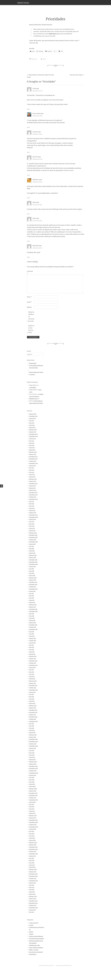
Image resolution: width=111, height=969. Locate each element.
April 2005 (32, 865)
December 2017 (33, 582)
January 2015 (32, 638)
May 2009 (31, 755)
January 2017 (32, 607)
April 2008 (32, 784)
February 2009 (33, 761)
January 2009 (32, 764)
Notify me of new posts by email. (31, 329)
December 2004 (33, 874)
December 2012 (33, 685)
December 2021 (33, 492)
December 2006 (33, 820)
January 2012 (32, 708)
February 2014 (32, 656)
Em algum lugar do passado (36, 938)
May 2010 (31, 728)
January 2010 (32, 737)
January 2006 (32, 844)
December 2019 (33, 535)
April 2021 (32, 508)
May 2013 (31, 674)
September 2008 (33, 773)
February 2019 (32, 555)
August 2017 (32, 591)
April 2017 (31, 600)
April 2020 (32, 528)
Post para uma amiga (77, 75)
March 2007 (32, 813)
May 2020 (31, 526)
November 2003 (33, 903)
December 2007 (33, 793)
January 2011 (32, 714)
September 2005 (33, 853)
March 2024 (32, 450)
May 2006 (31, 835)
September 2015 (33, 629)
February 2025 (33, 429)
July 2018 (31, 568)
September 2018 (33, 564)
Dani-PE (34, 157)
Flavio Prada (36, 113)
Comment (30, 272)
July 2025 (31, 420)
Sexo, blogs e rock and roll (36, 952)
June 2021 (31, 503)
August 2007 (32, 802)
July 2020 (31, 521)
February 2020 (33, 533)
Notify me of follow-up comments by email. (31, 316)
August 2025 (32, 418)
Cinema (31, 934)
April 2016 (32, 618)
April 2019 (32, 550)
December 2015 (33, 625)
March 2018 (32, 575)
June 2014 (31, 647)
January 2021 (32, 512)
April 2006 (32, 838)
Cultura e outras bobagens (36, 936)
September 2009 (33, 746)
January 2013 (32, 683)
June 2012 (31, 696)
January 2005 (32, 871)
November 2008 (33, 768)
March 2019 (32, 553)
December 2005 (33, 847)
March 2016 (32, 620)
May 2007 (31, 809)
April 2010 (32, 730)
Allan (34, 202)
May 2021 (31, 506)
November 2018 (33, 562)
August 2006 (32, 829)
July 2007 (31, 804)
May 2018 (31, 573)
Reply (28, 109)
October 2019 (32, 539)
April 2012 (32, 701)
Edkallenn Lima (33, 398)
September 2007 (33, 800)
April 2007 (32, 811)
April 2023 (32, 474)
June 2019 (31, 548)
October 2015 (32, 627)
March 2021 (32, 510)
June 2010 (31, 726)
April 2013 (32, 676)
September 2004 (33, 880)
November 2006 (33, 822)
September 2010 (33, 721)
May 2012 (31, 699)
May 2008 (31, 782)
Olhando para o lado (34, 945)
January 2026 (32, 414)
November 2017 (33, 584)
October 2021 (32, 497)
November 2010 (33, 717)
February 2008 (33, 788)
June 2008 (31, 779)
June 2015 (31, 631)
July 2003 (31, 912)
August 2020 (32, 519)
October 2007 (32, 797)
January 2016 (32, 622)
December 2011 (33, 710)
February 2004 (33, 896)
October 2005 (32, 851)
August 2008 (32, 775)
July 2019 (31, 546)
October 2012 (32, 687)
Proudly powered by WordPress (46, 965)
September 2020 (33, 517)
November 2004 (33, 876)
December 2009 (33, 739)
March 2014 (32, 654)
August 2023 (32, 465)
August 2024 (32, 438)
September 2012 (33, 690)
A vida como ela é (33, 923)
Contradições (32, 387)
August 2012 (32, 692)
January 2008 (32, 791)
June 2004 (31, 887)
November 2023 (33, 458)
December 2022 (33, 483)
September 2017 (33, 589)
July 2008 (31, 777)
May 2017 (31, 598)
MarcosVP (35, 245)
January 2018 (32, 580)
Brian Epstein (32, 363)
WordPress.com (68, 965)
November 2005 (33, 849)
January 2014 (32, 658)
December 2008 (33, 766)
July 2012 (31, 694)
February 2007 (33, 815)
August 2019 (32, 544)
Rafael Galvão (23, 3)
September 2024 (33, 436)
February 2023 (33, 479)
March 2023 (32, 476)
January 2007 (32, 818)
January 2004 (32, 898)
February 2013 (32, 681)
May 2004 (31, 889)
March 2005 (32, 867)
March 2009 (32, 759)
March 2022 (32, 488)
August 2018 (32, 566)
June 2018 (31, 571)
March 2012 (32, 703)
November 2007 (33, 795)
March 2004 (32, 894)
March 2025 (32, 427)
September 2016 (33, 611)
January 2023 (32, 481)
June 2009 (31, 752)
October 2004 (32, 878)
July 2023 (31, 467)
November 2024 (33, 434)
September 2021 (33, 499)
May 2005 (31, 862)
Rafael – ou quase (33, 949)
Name (29, 297)
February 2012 (33, 705)
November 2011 (33, 712)
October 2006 (32, 824)
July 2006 (31, 831)
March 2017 (32, 602)
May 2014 (31, 649)
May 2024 (31, 445)
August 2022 (32, 485)
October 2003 (32, 905)
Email (29, 302)
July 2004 (31, 885)
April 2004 (32, 892)
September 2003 (33, 907)
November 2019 (33, 537)
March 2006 (32, 840)
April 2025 (32, 425)
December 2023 (33, 456)
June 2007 (31, 806)
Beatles (31, 932)
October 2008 (32, 770)
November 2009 (33, 741)
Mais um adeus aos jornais (36, 372)
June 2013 (31, 672)
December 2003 (33, 901)
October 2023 (32, 461)
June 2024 (31, 443)
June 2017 (31, 595)
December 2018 (33, 559)
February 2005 (33, 869)
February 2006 (33, 842)
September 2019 (33, 541)
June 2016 (31, 613)
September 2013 (33, 665)
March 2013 (32, 678)
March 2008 (32, 786)
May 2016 (31, 616)
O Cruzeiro (32, 374)
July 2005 (31, 858)
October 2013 (32, 663)
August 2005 (32, 856)
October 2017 (32, 586)
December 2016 (33, 609)
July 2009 (31, 750)
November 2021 (33, 494)
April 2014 (31, 651)
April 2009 (32, 757)
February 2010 (32, 734)
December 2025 (33, 416)
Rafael (44, 59)
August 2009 (32, 748)
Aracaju (31, 925)
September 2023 (33, 463)
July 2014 (31, 645)
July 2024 (31, 441)
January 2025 (32, 432)
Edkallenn (35, 179)
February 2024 (33, 452)
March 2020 (32, 530)
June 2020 (31, 524)
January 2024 (32, 454)
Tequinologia (32, 954)
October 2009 (32, 743)
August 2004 (32, 883)
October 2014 (32, 640)
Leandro (34, 132)
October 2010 (32, 719)
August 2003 (32, 910)
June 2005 (31, 860)
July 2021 (31, 501)
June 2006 (31, 833)
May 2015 (31, 633)
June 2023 (31, 470)
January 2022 (32, 490)
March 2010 (32, 732)
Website (29, 307)
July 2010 (31, 723)
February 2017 (32, 604)
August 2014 (32, 642)
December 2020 (33, 515)
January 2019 (32, 557)
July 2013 (31, 669)
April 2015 (31, 636)
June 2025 (31, 423)
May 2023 (31, 472)
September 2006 (33, 827)
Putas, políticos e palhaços (36, 947)
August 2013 (32, 667)
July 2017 (31, 593)
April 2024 (32, 447)
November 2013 (33, 660)
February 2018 (32, 577)
